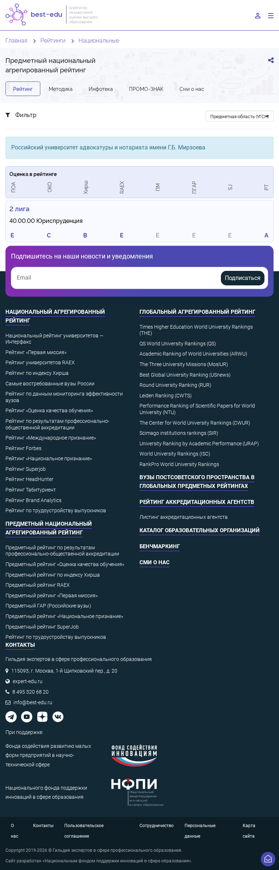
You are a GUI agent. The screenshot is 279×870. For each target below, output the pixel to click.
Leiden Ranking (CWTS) (166, 395)
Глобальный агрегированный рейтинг (197, 312)
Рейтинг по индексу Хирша (37, 373)
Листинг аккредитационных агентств (184, 517)
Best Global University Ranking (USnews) (185, 375)
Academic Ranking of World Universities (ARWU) (193, 354)
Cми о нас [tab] (191, 88)
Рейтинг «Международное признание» (50, 438)
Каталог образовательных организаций (200, 530)
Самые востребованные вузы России (49, 383)
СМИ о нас (155, 562)
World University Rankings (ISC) (175, 454)
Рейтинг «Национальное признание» (48, 458)
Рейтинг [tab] (23, 88)
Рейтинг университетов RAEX (40, 362)
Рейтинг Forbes (23, 448)
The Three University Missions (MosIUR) (184, 364)
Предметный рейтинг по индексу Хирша (52, 575)
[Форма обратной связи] (268, 859)
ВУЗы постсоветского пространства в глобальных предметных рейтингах (197, 481)
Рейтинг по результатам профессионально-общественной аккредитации (57, 424)
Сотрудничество (157, 825)
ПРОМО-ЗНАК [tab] (146, 88)
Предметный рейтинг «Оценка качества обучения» (64, 564)
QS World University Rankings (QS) (178, 343)
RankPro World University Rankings (179, 464)
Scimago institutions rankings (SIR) (179, 433)
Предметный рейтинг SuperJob (42, 627)
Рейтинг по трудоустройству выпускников (55, 510)
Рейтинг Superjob (25, 469)
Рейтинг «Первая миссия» (35, 352)
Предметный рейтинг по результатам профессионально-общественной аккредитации (62, 551)
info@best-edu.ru (32, 702)
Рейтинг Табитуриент (30, 490)
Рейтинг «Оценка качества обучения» (49, 410)
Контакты (43, 825)
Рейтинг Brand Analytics (33, 500)
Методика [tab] (61, 88)
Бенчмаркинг (160, 546)
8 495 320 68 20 (30, 692)
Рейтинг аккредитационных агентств (197, 502)
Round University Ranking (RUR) (175, 385)
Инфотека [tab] (101, 88)
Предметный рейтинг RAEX (37, 585)
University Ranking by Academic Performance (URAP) (199, 443)
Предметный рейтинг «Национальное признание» (64, 616)
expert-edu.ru (28, 681)
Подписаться (242, 277)
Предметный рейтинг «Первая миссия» (51, 595)
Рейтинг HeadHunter (29, 479)
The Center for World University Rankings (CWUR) (195, 423)
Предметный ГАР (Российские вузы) (48, 606)
